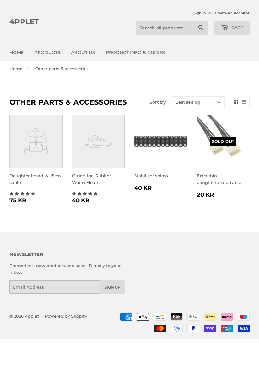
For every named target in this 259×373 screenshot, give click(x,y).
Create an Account (232, 13)
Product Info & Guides (135, 52)
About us (83, 52)
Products (47, 52)
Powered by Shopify (66, 316)
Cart (236, 27)
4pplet (24, 21)
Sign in (199, 13)
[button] (22, 193)
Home (16, 52)
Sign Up (113, 287)
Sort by (157, 102)
